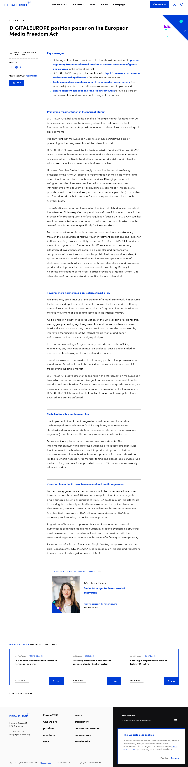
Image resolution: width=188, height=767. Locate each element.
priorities (48, 728)
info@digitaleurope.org (19, 734)
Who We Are (58, 4)
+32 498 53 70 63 (16, 732)
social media (82, 741)
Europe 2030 (50, 715)
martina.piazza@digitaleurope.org (100, 604)
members (49, 734)
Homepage (119, 4)
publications (82, 721)
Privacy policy (46, 763)
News (92, 4)
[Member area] (174, 4)
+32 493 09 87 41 (91, 607)
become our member (87, 728)
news (46, 741)
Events (104, 4)
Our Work (77, 4)
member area (83, 734)
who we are (50, 721)
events (78, 715)
